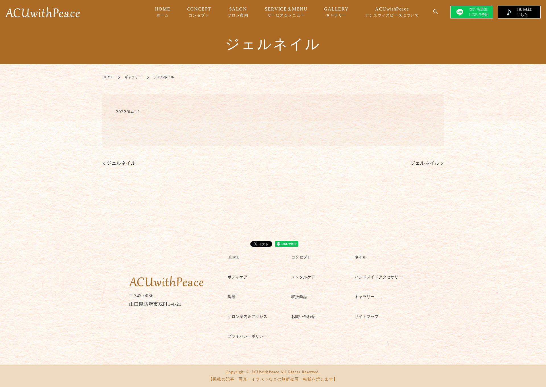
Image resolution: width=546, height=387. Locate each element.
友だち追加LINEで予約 (479, 11)
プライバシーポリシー (247, 336)
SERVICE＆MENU (286, 12)
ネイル (361, 257)
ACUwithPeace (392, 12)
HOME (162, 12)
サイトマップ (367, 316)
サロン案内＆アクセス (247, 316)
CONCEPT (199, 12)
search (435, 12)
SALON (238, 12)
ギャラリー (133, 77)
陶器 (231, 297)
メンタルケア (303, 277)
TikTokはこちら (524, 11)
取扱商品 (299, 297)
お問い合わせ (303, 316)
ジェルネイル (121, 163)
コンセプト (301, 257)
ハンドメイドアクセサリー (378, 277)
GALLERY (336, 12)
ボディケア (237, 277)
